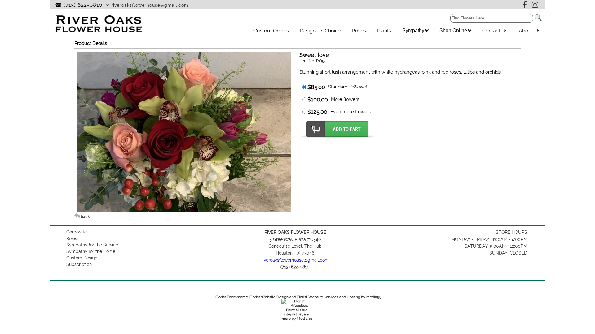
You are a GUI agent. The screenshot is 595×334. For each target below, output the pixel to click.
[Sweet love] (184, 210)
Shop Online (453, 30)
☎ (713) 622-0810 (78, 5)
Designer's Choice (320, 31)
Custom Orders (271, 31)
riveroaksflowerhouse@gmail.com (295, 260)
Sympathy (413, 30)
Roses (359, 31)
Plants (384, 31)
